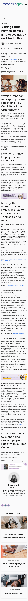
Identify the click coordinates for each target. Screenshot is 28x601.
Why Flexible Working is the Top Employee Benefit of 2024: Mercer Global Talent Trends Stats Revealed (14, 536)
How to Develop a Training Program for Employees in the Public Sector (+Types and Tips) (14, 564)
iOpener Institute (13, 59)
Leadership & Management (14, 532)
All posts (5, 18)
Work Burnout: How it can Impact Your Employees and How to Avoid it (14, 592)
